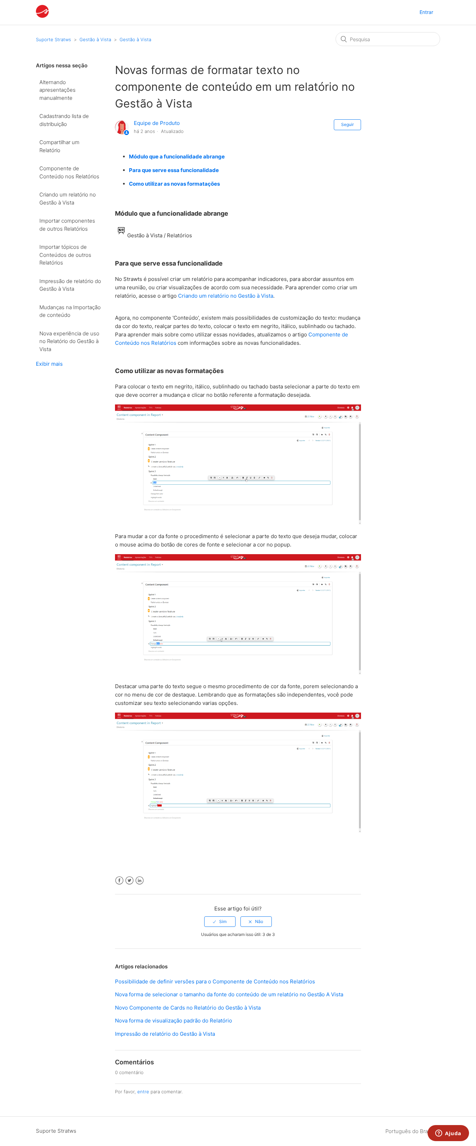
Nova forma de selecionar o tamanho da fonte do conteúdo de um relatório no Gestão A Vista (229, 994)
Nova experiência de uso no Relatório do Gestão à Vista (69, 341)
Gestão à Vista (95, 39)
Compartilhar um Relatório (59, 146)
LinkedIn (139, 880)
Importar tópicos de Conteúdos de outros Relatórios (65, 255)
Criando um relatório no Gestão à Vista (67, 198)
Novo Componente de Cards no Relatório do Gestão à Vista (188, 1007)
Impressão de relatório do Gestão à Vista (70, 285)
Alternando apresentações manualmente (57, 90)
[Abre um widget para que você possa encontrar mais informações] (448, 1134)
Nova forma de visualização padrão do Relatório (173, 1020)
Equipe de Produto (157, 123)
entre (143, 1091)
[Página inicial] (42, 16)
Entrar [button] (426, 12)
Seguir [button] (347, 124)
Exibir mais (49, 363)
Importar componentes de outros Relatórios (67, 224)
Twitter (129, 880)
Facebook (119, 880)
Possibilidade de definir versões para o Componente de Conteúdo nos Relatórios (215, 981)
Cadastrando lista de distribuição (64, 120)
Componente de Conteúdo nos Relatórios (69, 172)
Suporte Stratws (53, 39)
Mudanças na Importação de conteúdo (70, 311)
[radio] (220, 921)
